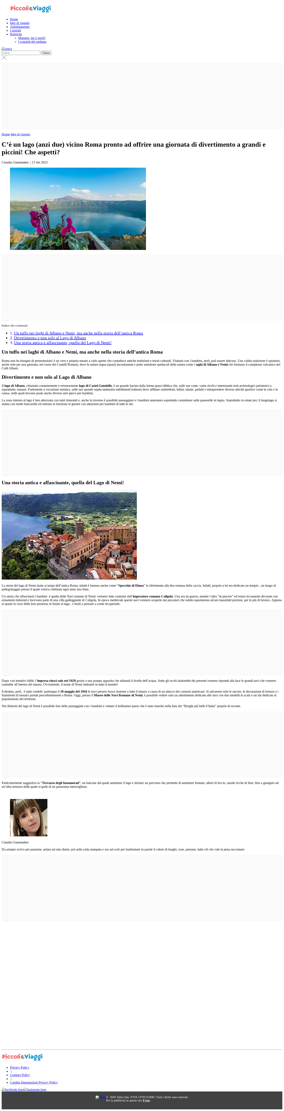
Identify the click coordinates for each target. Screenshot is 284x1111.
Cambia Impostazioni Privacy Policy (34, 1082)
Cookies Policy (20, 1075)
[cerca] (7, 48)
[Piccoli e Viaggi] (31, 12)
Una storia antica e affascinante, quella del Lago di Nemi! (63, 342)
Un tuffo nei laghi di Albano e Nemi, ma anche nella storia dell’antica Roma (78, 333)
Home (6, 134)
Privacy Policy (19, 1067)
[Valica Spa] (101, 1097)
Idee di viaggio (20, 134)
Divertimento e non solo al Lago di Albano (50, 338)
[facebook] (13, 1089)
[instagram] (35, 1089)
